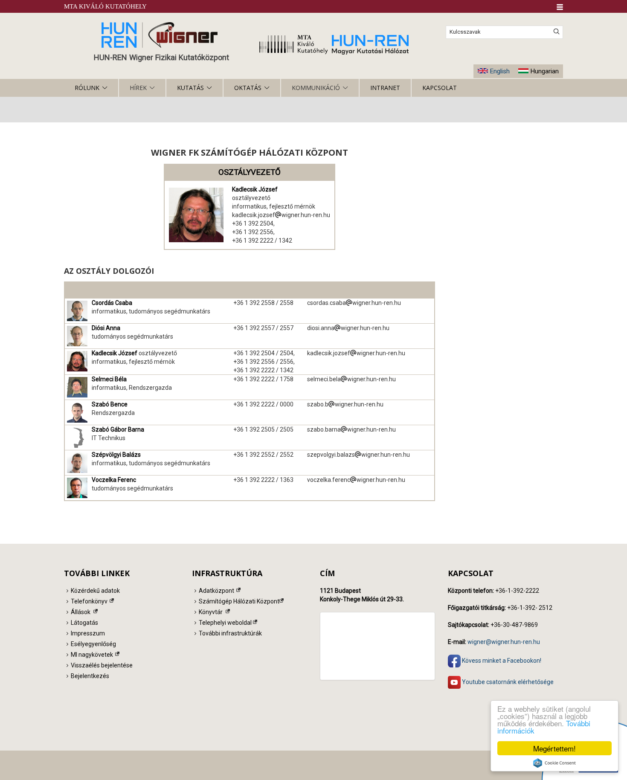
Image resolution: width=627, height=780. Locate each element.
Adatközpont (216, 590)
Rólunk (87, 88)
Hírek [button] (138, 88)
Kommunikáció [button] (316, 88)
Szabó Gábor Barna (118, 429)
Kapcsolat (439, 88)
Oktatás (247, 88)
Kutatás (190, 88)
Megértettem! (554, 748)
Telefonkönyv (89, 601)
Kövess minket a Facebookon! (501, 660)
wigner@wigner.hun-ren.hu (503, 641)
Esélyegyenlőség (93, 644)
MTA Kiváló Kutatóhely (105, 6)
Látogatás (84, 622)
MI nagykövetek (92, 654)
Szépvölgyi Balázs (116, 454)
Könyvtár (211, 612)
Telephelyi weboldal (225, 622)
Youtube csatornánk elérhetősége (507, 681)
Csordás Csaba (112, 302)
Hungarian (544, 71)
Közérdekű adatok (95, 590)
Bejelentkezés (90, 676)
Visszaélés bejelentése (102, 665)
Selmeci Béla (109, 379)
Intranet (385, 88)
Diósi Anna (106, 328)
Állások (80, 612)
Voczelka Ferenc (114, 479)
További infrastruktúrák (230, 633)
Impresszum (88, 633)
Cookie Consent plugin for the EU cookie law (554, 763)
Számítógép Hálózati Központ (239, 601)
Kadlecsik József (255, 189)
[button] (560, 7)
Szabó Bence (110, 404)
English (500, 71)
